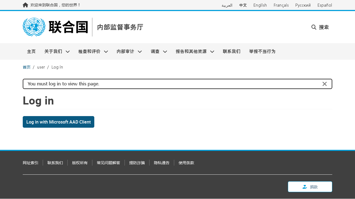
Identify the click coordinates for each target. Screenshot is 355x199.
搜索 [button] (323, 27)
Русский (303, 5)
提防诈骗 (137, 162)
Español (325, 5)
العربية (227, 5)
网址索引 (30, 162)
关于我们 (51, 51)
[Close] (324, 84)
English (260, 5)
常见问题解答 (108, 162)
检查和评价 (87, 51)
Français (281, 5)
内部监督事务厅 (120, 27)
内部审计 (123, 51)
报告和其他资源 (189, 51)
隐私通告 (161, 162)
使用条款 (186, 162)
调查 (152, 51)
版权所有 (80, 162)
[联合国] (55, 27)
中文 (243, 5)
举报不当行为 (262, 51)
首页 (27, 67)
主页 (31, 51)
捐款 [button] (313, 186)
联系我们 (231, 51)
